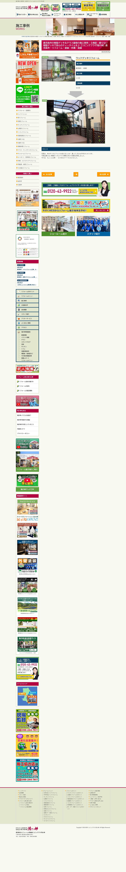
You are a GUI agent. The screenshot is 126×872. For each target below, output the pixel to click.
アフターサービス (26, 318)
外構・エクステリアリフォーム (27, 160)
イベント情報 (25, 337)
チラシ (23, 339)
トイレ (23, 349)
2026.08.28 (27, 267)
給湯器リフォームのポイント (74, 800)
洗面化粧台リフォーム (24, 135)
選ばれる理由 (22, 796)
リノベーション (22, 114)
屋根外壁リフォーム (24, 146)
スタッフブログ (25, 342)
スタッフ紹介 (25, 314)
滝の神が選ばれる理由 (46, 14)
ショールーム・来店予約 (96, 796)
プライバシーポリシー (23, 433)
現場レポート (25, 358)
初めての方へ (22, 14)
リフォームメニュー (57, 14)
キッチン (24, 346)
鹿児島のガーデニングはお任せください (27, 633)
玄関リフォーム (22, 121)
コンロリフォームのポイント (74, 802)
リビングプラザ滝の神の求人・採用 (27, 652)
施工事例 (68, 14)
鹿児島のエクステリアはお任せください (27, 593)
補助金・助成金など (27, 353)
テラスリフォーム (48, 816)
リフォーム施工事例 (95, 790)
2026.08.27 (27, 282)
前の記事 (103, 174)
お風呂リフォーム (23, 128)
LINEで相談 (93, 802)
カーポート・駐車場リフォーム (27, 157)
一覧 (75, 174)
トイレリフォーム (23, 132)
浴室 (22, 344)
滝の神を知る (34, 14)
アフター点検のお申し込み (96, 800)
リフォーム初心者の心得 (25, 800)
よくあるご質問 (25, 323)
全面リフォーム (48, 810)
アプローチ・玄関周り (24, 110)
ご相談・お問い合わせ (95, 798)
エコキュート (47, 814)
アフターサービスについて (26, 798)
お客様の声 (80, 14)
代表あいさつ (21, 429)
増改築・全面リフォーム (25, 164)
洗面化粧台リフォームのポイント (75, 798)
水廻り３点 (21, 142)
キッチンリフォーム (24, 125)
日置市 (20, 184)
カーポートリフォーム (49, 820)
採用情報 (104, 14)
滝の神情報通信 (25, 332)
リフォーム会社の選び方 (26, 381)
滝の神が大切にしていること (25, 424)
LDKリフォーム (48, 806)
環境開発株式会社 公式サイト (27, 613)
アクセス (24, 327)
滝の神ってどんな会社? (24, 415)
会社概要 (24, 309)
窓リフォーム (22, 117)
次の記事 (49, 174)
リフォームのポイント (27, 291)
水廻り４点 (21, 139)
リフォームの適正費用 (25, 390)
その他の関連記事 (26, 355)
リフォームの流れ (24, 386)
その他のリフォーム (24, 168)
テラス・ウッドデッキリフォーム (27, 150)
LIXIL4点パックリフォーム (50, 792)
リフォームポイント (71, 790)
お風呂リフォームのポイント (74, 794)
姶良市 (20, 181)
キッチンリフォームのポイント (75, 792)
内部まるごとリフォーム (50, 808)
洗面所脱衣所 (25, 351)
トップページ (22, 790)
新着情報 (24, 335)
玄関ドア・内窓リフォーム (50, 812)
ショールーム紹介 (93, 14)
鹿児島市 (20, 177)
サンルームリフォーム (24, 153)
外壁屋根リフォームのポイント (75, 804)
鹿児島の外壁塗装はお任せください (27, 574)
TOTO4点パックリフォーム (51, 794)
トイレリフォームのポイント (74, 796)
